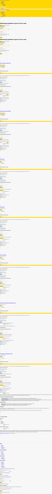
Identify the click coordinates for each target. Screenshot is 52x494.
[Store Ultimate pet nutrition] (2, 21)
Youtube (2, 464)
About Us (4, 14)
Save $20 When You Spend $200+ (5, 111)
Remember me (3, 472)
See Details (2, 67)
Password (1, 471)
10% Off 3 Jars (2, 159)
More (12, 323)
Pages (2, 3)
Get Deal (1, 257)
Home (2, 445)
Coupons (2, 451)
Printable (8, 25)
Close (0, 493)
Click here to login (8, 476)
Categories (2, 2)
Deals (2, 452)
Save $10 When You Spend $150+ (5, 63)
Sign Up (7, 475)
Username (1, 478)
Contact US (4, 5)
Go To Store (1, 190)
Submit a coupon (2, 42)
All (0, 25)
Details (2, 224)
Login (7, 483)
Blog (3, 4)
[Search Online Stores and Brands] (4, 0)
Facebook (1, 80)
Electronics (2, 453)
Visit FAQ (4, 101)
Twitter (4, 80)
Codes (3, 25)
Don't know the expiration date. (5, 34)
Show (10, 471)
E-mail (1, 479)
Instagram (2, 463)
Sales (5, 25)
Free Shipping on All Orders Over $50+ (6, 353)
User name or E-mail (2, 489)
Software (2, 454)
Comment (5, 224)
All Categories (3, 458)
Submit (1, 37)
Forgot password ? (7, 472)
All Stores (2, 1)
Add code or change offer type (4, 29)
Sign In (2, 8)
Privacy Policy (3, 447)
